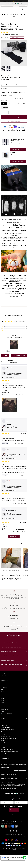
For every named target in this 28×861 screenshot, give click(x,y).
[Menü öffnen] (3, 9)
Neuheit (3, 689)
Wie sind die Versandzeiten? (7, 660)
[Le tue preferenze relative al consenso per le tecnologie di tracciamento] (25, 858)
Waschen (5, 88)
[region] (14, 344)
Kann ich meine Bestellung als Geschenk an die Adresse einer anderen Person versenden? (11, 665)
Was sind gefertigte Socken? (7, 729)
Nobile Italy (8, 834)
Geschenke (3, 691)
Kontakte (3, 740)
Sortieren (10, 360)
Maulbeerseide (4, 696)
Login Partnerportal (5, 753)
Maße (11, 155)
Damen (2, 711)
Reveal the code (14, 810)
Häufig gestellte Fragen (6, 734)
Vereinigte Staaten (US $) (15, 858)
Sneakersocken (4, 709)
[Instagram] (16, 831)
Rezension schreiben (20, 356)
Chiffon (2, 702)
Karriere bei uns (4, 747)
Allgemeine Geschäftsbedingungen (18, 836)
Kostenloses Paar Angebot (7, 749)
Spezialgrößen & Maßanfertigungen (9, 693)
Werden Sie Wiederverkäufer (7, 744)
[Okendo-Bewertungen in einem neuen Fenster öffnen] (6, 351)
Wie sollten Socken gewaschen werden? (10, 655)
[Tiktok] (13, 831)
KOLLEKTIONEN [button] (4, 680)
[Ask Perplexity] (9, 826)
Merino (2, 700)
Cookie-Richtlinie (18, 834)
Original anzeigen (20, 394)
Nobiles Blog (4, 725)
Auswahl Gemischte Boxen (7, 685)
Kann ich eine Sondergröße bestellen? (9, 642)
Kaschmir (3, 698)
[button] (9, 32)
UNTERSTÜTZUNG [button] (5, 758)
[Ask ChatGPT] (2, 826)
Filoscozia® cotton (5, 731)
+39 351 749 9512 (23, 5)
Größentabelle (5, 107)
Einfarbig (11, 143)
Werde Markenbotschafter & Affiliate (9, 751)
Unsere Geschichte (5, 727)
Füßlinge (3, 707)
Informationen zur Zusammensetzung (11, 84)
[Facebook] (10, 831)
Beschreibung (6, 75)
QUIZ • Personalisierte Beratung (8, 723)
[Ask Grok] (16, 826)
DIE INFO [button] (3, 718)
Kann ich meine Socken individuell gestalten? (11, 647)
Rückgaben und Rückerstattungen (9, 738)
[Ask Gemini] (12, 826)
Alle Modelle (4, 687)
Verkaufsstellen (4, 742)
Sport (2, 704)
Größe (19, 143)
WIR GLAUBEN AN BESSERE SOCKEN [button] (9, 778)
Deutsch (4, 858)
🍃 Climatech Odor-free (6, 713)
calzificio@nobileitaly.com (7, 5)
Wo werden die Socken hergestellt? (9, 651)
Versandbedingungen (6, 736)
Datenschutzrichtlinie (5, 836)
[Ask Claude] (6, 826)
